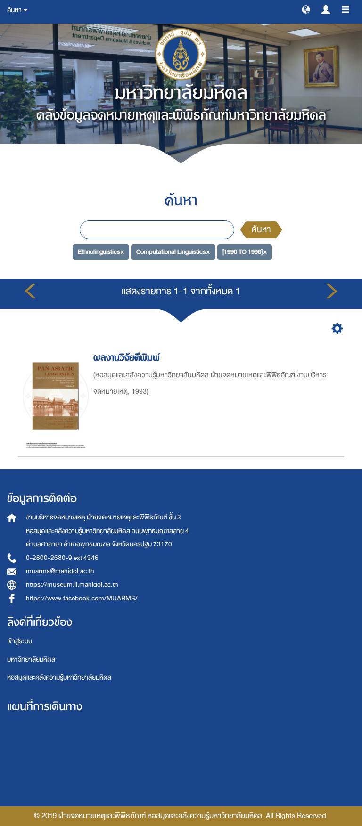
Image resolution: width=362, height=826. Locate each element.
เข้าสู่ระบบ (19, 641)
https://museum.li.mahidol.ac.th (72, 585)
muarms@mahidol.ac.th (60, 571)
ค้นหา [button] (15, 10)
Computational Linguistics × (173, 251)
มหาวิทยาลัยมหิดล (31, 659)
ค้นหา (261, 229)
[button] (305, 9)
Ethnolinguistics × (101, 251)
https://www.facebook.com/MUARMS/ (82, 598)
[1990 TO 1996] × (244, 251)
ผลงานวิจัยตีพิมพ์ (126, 357)
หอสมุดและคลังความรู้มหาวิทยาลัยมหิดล (59, 677)
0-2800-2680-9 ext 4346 (62, 558)
